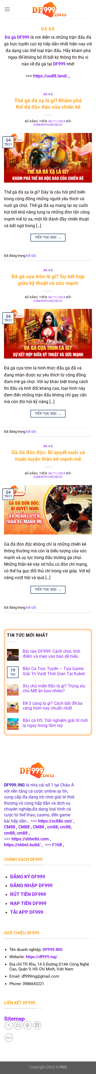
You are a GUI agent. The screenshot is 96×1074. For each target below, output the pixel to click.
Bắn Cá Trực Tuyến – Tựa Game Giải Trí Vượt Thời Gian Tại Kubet (54, 671)
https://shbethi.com (30, 838)
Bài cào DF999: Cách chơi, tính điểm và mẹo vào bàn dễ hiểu (51, 654)
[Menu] (7, 9)
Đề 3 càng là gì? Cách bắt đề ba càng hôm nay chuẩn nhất (52, 706)
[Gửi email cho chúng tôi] (18, 1025)
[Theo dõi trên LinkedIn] (37, 1025)
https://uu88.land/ (50, 75)
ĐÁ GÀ (48, 94)
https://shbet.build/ (22, 844)
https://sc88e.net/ (55, 821)
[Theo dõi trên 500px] (9, 1037)
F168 (57, 844)
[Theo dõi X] (9, 1025)
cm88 (52, 826)
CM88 (9, 826)
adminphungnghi (48, 125)
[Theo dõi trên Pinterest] (27, 1025)
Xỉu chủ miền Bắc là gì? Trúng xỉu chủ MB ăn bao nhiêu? (54, 689)
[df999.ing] (48, 9)
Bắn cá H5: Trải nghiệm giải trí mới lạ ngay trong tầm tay (55, 723)
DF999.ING (52, 949)
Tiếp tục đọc (48, 237)
